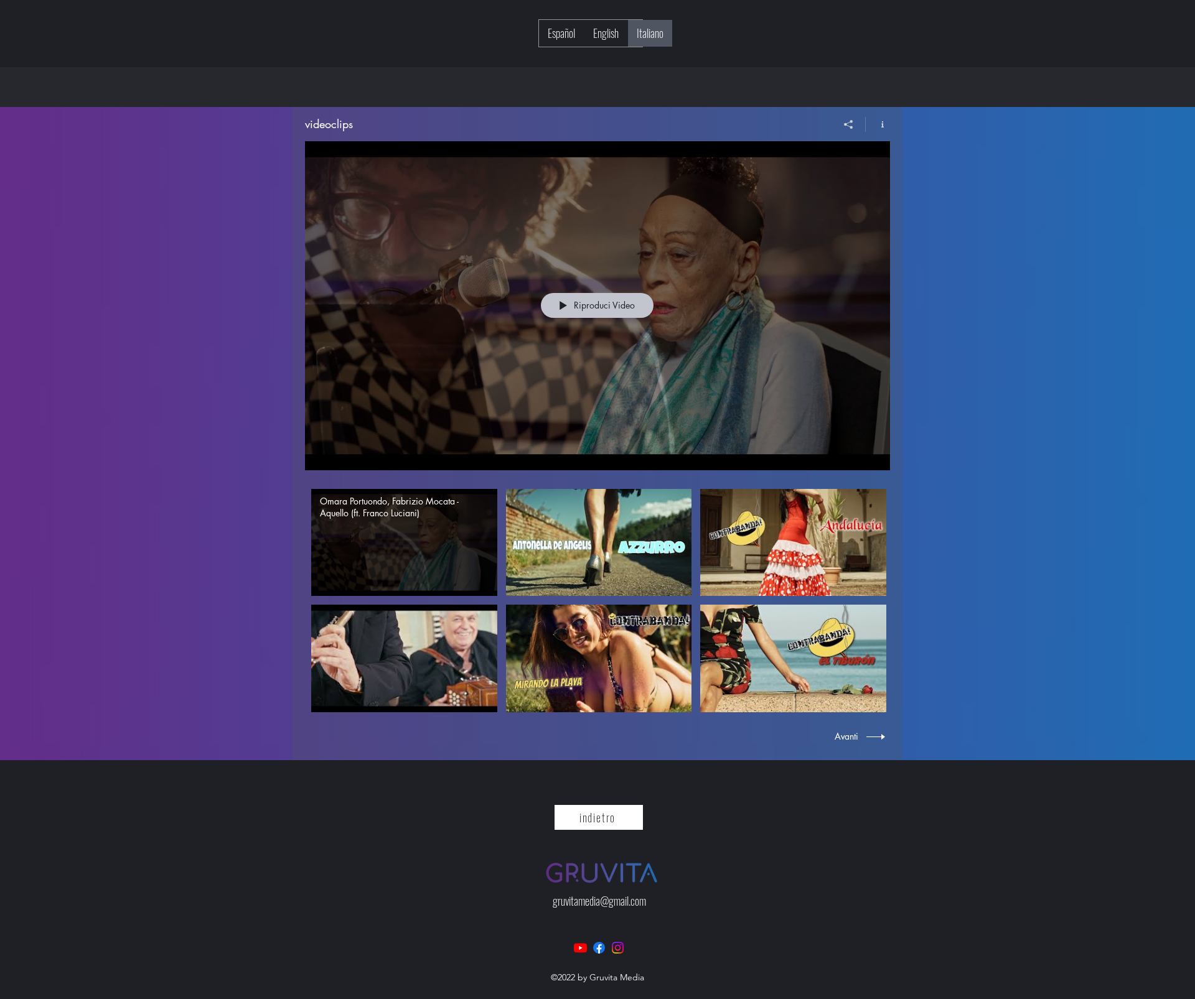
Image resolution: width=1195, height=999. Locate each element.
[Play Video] (404, 543)
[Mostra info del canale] (878, 124)
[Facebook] (599, 947)
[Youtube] (580, 947)
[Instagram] (618, 947)
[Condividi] (849, 124)
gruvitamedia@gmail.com (599, 901)
